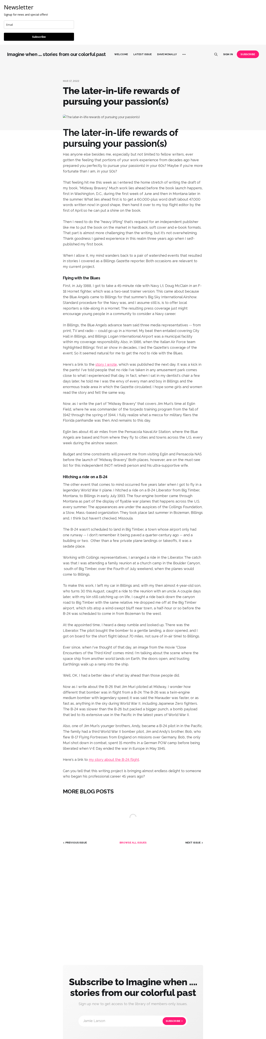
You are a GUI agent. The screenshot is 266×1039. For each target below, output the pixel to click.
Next (193, 842)
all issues (133, 842)
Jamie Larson (131, 1021)
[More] (184, 54)
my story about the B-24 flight (114, 760)
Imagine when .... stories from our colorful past (56, 54)
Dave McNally (167, 54)
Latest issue (142, 54)
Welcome (121, 54)
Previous (76, 842)
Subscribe (39, 37)
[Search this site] (216, 54)
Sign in (228, 54)
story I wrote (106, 364)
